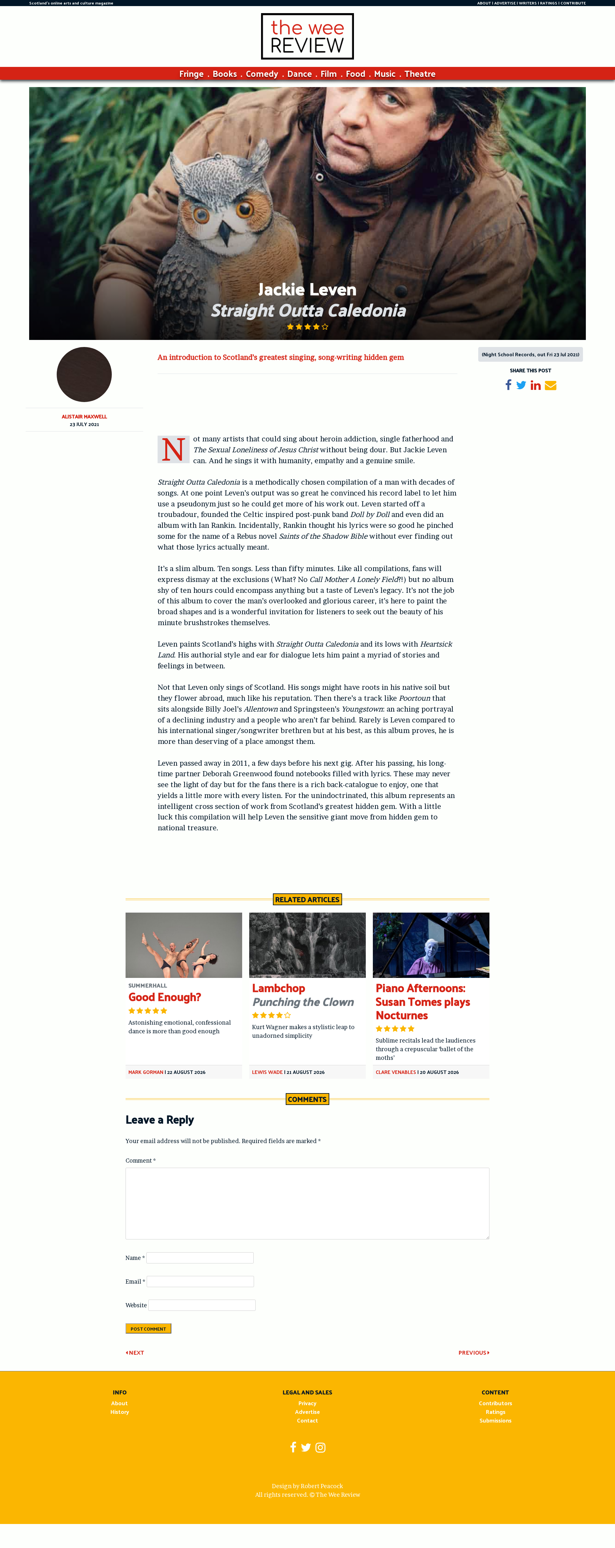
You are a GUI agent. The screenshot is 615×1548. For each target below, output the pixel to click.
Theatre (420, 73)
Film (329, 73)
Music (385, 73)
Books (225, 73)
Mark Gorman (145, 1071)
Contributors (495, 1403)
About (119, 1403)
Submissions (496, 1420)
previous (473, 1352)
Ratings (495, 1411)
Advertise (307, 1411)
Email (135, 1281)
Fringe (191, 73)
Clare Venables (396, 1071)
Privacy (307, 1403)
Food (355, 73)
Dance (299, 73)
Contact (307, 1420)
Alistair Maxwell (84, 416)
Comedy (262, 73)
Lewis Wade (267, 1071)
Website (136, 1305)
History (119, 1411)
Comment (141, 1160)
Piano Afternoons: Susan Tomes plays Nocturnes (423, 1000)
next (135, 1352)
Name (135, 1257)
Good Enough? (164, 996)
